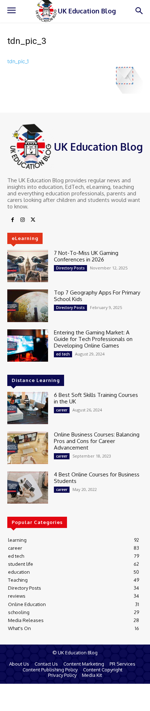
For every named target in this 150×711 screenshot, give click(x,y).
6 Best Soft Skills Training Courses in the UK (96, 398)
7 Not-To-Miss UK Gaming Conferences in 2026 (86, 256)
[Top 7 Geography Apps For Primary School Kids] (27, 305)
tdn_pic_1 (18, 61)
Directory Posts (70, 268)
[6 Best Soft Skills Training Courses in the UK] (27, 408)
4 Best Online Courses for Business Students (96, 477)
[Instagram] (22, 220)
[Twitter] (33, 220)
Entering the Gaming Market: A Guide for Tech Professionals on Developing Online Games (93, 339)
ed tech (63, 354)
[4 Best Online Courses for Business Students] (27, 487)
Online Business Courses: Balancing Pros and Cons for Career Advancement (96, 441)
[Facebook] (12, 220)
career (61, 410)
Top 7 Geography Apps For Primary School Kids (97, 295)
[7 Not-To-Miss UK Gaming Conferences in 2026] (27, 266)
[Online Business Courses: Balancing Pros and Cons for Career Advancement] (27, 447)
